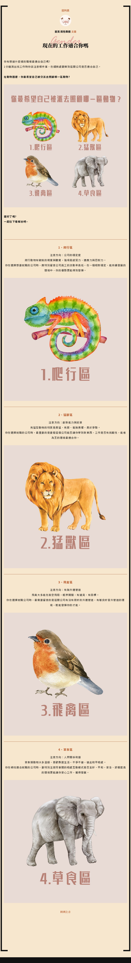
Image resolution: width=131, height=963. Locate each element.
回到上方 (65, 912)
